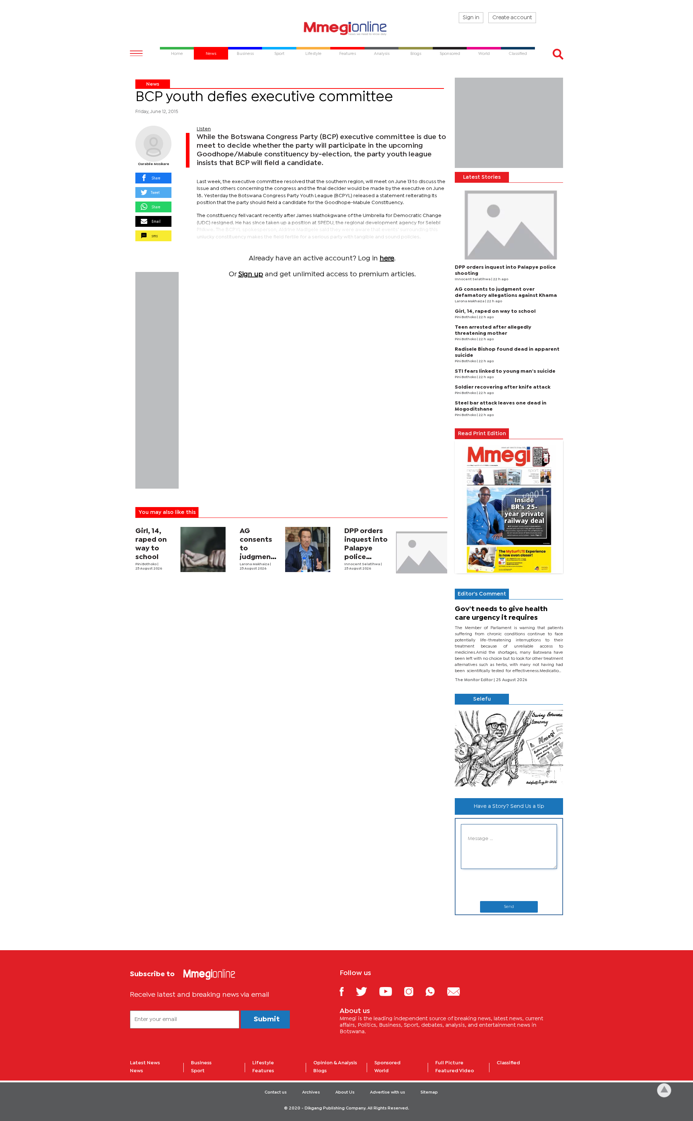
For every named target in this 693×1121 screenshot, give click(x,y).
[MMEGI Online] (346, 28)
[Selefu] (509, 748)
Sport (198, 1071)
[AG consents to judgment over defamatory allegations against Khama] (307, 549)
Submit (267, 1019)
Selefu (482, 699)
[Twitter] (367, 991)
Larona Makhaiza (255, 564)
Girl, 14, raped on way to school (495, 311)
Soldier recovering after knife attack (502, 387)
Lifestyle (263, 1063)
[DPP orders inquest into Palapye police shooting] (422, 553)
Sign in (471, 18)
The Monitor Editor (474, 680)
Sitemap (429, 1092)
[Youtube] (390, 991)
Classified (508, 1063)
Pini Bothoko (146, 564)
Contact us (276, 1092)
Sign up (250, 274)
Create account (512, 18)
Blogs (320, 1071)
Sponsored (387, 1063)
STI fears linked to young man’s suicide (505, 371)
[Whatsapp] (435, 991)
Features (263, 1071)
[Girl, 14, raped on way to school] (203, 549)
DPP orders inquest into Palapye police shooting (366, 548)
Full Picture (449, 1063)
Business (201, 1063)
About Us (344, 1092)
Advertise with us (387, 1092)
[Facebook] (347, 991)
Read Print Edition (482, 434)
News (152, 84)
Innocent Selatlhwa (362, 564)
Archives (311, 1092)
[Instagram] (414, 991)
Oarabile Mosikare (153, 164)
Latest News (145, 1063)
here (387, 258)
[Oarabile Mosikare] (153, 144)
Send (509, 907)
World (381, 1071)
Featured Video (454, 1071)
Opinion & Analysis (335, 1063)
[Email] (459, 991)
